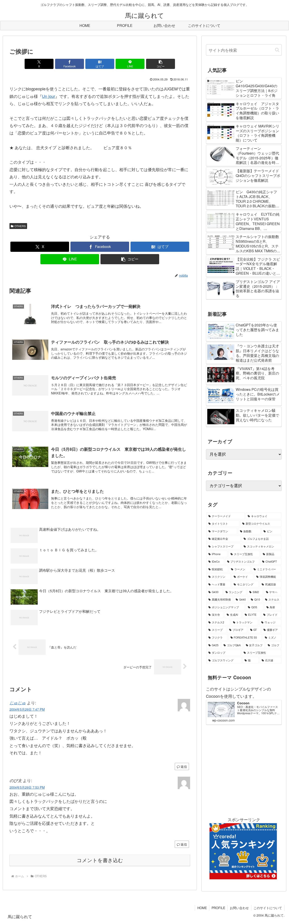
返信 (184, 766)
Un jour (48, 96)
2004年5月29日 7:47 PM (27, 709)
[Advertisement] (244, 770)
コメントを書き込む (100, 860)
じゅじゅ (17, 702)
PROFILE (218, 907)
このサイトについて (268, 907)
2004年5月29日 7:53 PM (27, 787)
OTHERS (20, 226)
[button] (160, 64)
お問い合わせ (239, 907)
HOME (202, 907)
